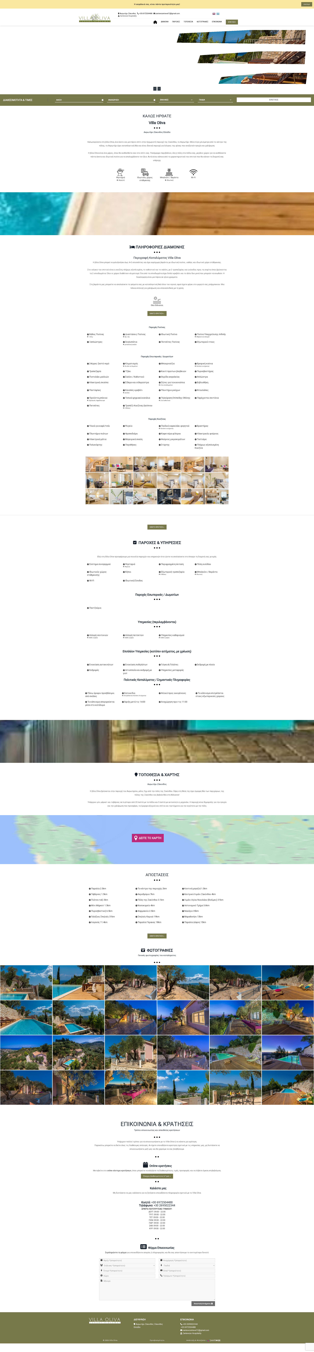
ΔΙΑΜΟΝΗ (165, 22)
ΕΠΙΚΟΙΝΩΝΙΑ (217, 22)
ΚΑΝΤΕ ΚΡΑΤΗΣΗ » (157, 313)
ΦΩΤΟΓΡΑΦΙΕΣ (202, 22)
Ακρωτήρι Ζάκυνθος (128, 13)
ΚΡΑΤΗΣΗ (232, 22)
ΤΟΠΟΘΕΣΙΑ (188, 22)
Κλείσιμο (307, 4)
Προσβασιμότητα (157, 1340)
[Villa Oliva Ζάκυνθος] (97, 464)
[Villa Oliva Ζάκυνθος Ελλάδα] (155, 22)
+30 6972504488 (145, 13)
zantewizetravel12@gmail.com (167, 13)
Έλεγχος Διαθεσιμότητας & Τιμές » (157, 1176)
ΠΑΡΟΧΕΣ (176, 22)
